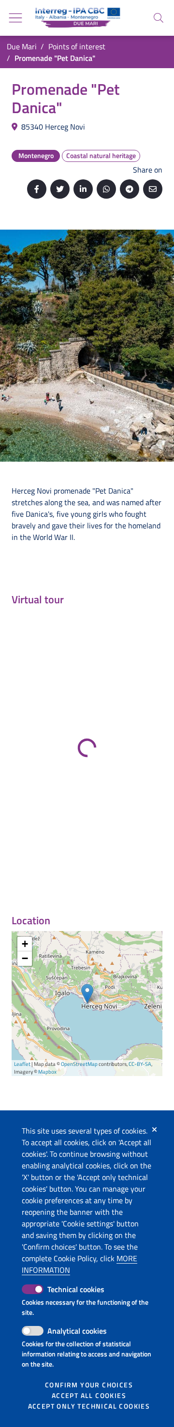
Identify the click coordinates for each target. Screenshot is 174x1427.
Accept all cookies (89, 1395)
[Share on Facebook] (36, 189)
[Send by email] (152, 189)
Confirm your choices (89, 1385)
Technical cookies (75, 1289)
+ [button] (25, 944)
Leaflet (22, 1064)
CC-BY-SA (140, 1064)
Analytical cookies (77, 1331)
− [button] (25, 958)
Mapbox (47, 1072)
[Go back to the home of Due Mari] (76, 18)
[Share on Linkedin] (83, 189)
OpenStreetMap (79, 1064)
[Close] (154, 1130)
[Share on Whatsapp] (106, 189)
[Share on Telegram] (129, 189)
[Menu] (15, 18)
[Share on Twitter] (60, 189)
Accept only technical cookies (89, 1406)
